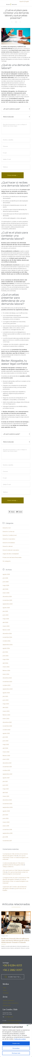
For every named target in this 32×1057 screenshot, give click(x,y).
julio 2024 (5, 652)
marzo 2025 (6, 626)
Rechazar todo (16, 1053)
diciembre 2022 (7, 722)
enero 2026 (6, 592)
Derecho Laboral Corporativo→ (11, 1003)
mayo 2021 (6, 789)
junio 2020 (6, 818)
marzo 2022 (6, 752)
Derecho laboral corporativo (11, 550)
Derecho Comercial (8, 531)
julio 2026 (5, 578)
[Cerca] (29, 1025)
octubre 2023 (6, 685)
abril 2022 (5, 748)
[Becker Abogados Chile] (11, 4)
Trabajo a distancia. (8, 866)
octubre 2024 (6, 641)
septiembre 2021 (7, 774)
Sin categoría (6, 561)
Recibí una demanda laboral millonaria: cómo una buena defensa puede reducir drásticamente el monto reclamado (15, 940)
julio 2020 (5, 814)
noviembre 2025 (7, 600)
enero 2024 (6, 674)
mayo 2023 (6, 703)
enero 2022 (6, 759)
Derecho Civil (6, 528)
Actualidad (5, 993)
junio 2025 (5, 615)
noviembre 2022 (7, 726)
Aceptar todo (16, 1043)
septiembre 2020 (8, 807)
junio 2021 (5, 785)
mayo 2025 (6, 618)
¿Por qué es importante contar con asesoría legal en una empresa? (15, 857)
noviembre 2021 (7, 766)
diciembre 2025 (7, 596)
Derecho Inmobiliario (9, 542)
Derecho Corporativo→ (9, 1000)
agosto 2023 (6, 692)
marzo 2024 (6, 666)
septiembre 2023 (8, 689)
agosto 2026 (6, 574)
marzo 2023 (6, 711)
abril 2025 (5, 622)
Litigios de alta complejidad (11, 553)
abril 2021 (5, 792)
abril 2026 (5, 589)
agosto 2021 (6, 777)
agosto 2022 (6, 733)
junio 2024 (5, 655)
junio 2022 (5, 740)
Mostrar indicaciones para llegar (11, 1023)
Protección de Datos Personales (12, 557)
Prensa (4, 990)
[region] (16, 1040)
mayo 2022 (6, 744)
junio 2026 (5, 581)
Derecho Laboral (7, 546)
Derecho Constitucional (9, 535)
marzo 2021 (6, 796)
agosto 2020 (6, 811)
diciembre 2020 (7, 800)
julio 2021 (5, 781)
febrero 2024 (6, 670)
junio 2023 (5, 700)
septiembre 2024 (8, 644)
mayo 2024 (6, 659)
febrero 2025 (6, 629)
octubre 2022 (6, 729)
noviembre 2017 (7, 840)
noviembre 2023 (7, 681)
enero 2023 (6, 718)
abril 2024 (5, 663)
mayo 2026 (6, 585)
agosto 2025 (6, 607)
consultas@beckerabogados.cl (14, 1020)
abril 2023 (5, 707)
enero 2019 (6, 826)
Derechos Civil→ (7, 1005)
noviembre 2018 (7, 829)
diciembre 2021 (7, 763)
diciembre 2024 (7, 633)
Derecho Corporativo (9, 539)
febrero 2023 (6, 715)
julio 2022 (5, 737)
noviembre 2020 (7, 803)
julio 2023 (5, 696)
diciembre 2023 (7, 678)
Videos (4, 987)
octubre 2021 (6, 770)
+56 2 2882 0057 (9, 1016)
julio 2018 (5, 837)
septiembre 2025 (7, 604)
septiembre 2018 (7, 833)
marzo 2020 (6, 822)
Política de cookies (20, 1039)
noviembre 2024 (7, 637)
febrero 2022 (6, 755)
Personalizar (16, 1048)
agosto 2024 (6, 648)
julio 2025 (5, 611)
